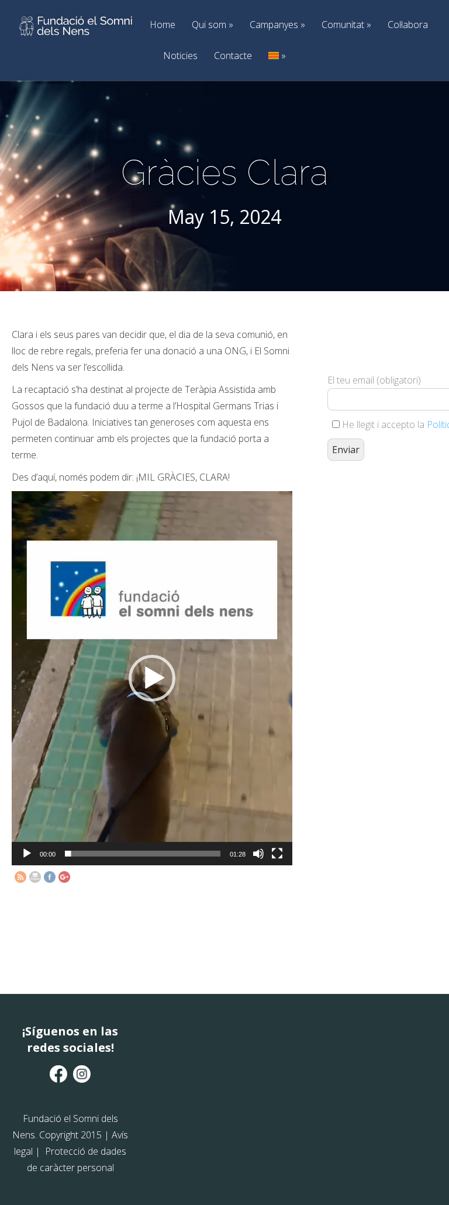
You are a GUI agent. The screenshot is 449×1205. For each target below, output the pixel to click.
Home (162, 25)
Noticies (180, 56)
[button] (152, 678)
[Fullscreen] (277, 853)
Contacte (233, 56)
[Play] (27, 853)
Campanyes (277, 25)
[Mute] (258, 853)
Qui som (212, 25)
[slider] (142, 854)
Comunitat (346, 25)
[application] (152, 678)
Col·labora (408, 25)
